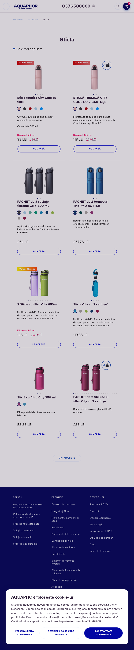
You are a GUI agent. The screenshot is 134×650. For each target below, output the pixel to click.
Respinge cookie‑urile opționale (61, 633)
